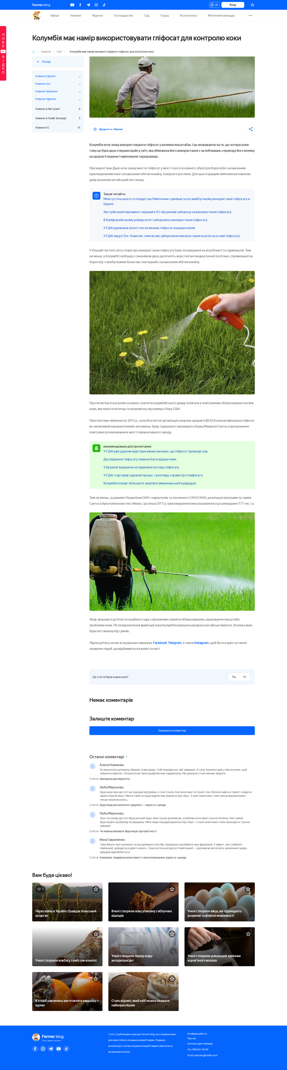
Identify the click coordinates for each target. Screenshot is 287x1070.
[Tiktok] (104, 5)
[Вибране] (252, 5)
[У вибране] (95, 889)
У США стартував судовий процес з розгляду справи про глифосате (153, 475)
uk (215, 5)
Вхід (233, 4)
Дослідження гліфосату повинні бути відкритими (139, 459)
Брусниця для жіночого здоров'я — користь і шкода (133, 805)
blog (41, 5)
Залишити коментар (172, 730)
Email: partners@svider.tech (202, 1055)
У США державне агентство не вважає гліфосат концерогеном (149, 228)
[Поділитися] (251, 129)
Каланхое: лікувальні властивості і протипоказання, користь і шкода (143, 857)
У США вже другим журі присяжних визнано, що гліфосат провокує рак (155, 451)
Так (234, 676)
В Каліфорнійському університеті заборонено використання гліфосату (155, 220)
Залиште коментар (111, 719)
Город (164, 15)
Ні (244, 676)
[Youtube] (72, 5)
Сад (146, 15)
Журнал (97, 15)
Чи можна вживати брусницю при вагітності (128, 831)
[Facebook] (80, 5)
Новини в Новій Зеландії (57, 118)
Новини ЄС (57, 127)
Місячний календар (221, 15)
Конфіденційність (197, 1033)
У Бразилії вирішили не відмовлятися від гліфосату (141, 467)
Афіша (54, 15)
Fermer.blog (37, 15)
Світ (59, 51)
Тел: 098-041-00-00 (197, 1049)
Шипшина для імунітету (115, 779)
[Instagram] (96, 5)
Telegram (174, 643)
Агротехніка (188, 15)
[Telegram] (88, 5)
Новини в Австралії (57, 109)
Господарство (123, 15)
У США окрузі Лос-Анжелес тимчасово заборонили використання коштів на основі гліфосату (171, 236)
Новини (75, 15)
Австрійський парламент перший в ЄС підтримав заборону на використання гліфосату (167, 212)
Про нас (191, 1038)
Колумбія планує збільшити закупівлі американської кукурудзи (149, 483)
